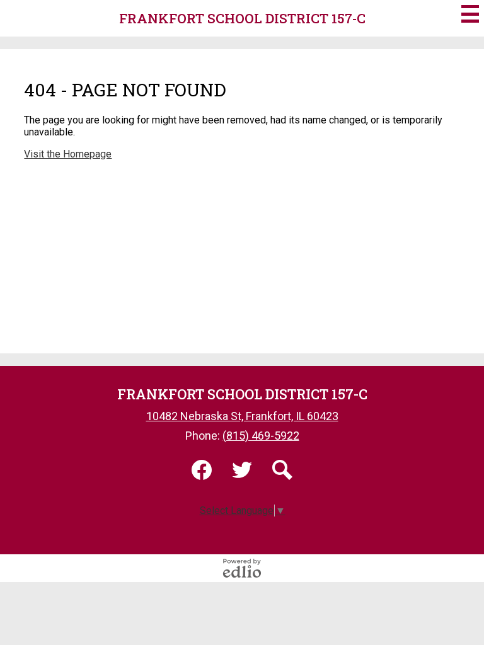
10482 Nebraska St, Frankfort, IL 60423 (242, 416)
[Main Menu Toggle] (470, 14)
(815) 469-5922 (260, 435)
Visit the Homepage (68, 154)
